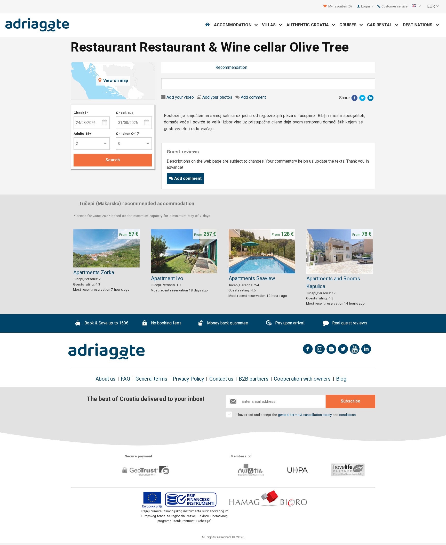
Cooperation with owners (302, 379)
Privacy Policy (188, 379)
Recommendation (231, 67)
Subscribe (350, 401)
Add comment (253, 97)
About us (105, 379)
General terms (151, 379)
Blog (341, 379)
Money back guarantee (227, 323)
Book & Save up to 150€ (105, 323)
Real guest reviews (349, 323)
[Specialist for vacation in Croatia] (106, 351)
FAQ (125, 379)
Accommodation (234, 24)
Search (113, 159)
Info (168, 67)
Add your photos (217, 97)
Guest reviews (194, 67)
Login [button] (365, 6)
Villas (270, 24)
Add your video (180, 97)
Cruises (349, 24)
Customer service (394, 6)
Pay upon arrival (289, 323)
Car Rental (381, 24)
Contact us (221, 379)
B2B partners (253, 379)
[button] (416, 6)
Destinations (419, 24)
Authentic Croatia (309, 24)
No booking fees (165, 323)
